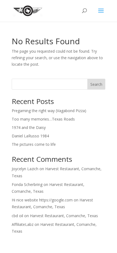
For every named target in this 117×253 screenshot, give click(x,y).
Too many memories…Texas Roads (43, 119)
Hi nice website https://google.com (42, 200)
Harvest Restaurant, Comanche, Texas (64, 215)
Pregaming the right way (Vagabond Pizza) (49, 110)
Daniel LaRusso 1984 (30, 135)
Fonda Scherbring (27, 184)
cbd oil (17, 215)
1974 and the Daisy (29, 127)
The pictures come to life (34, 144)
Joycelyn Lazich (25, 168)
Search (96, 84)
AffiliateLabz (22, 224)
